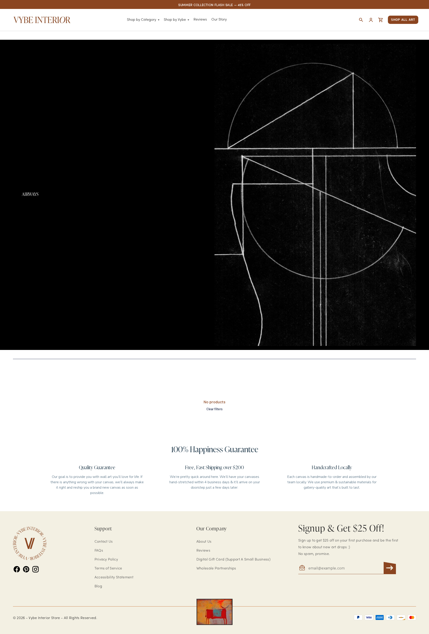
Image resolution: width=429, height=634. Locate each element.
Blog (98, 586)
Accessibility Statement (114, 577)
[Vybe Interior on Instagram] (35, 569)
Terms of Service (108, 568)
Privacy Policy (106, 559)
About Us (204, 542)
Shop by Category (141, 20)
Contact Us (104, 542)
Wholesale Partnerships (216, 568)
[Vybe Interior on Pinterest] (26, 569)
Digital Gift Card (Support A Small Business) (233, 559)
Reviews (200, 19)
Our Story (219, 19)
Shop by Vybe (175, 20)
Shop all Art (403, 19)
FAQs (99, 550)
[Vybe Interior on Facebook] (17, 569)
